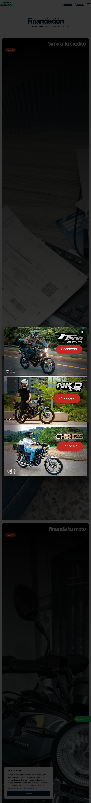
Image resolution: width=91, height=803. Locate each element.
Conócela (69, 349)
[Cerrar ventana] (82, 332)
